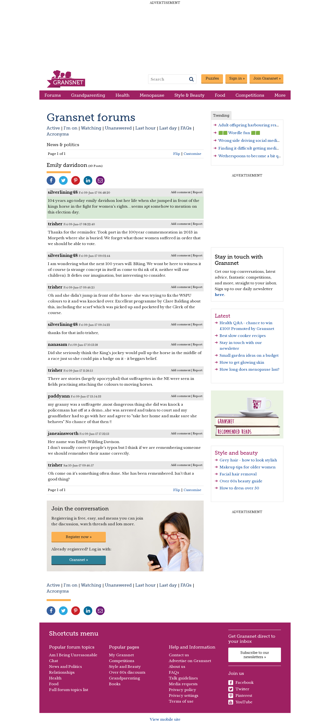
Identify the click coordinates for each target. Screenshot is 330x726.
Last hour (145, 127)
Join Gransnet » (267, 78)
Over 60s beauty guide (241, 481)
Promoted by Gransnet (252, 328)
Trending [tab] (221, 115)
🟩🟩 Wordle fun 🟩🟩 (239, 132)
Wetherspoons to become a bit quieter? (254, 156)
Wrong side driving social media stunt (254, 140)
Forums (52, 95)
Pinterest (244, 695)
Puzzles (212, 78)
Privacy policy (182, 689)
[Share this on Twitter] (63, 180)
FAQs (186, 127)
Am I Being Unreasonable (73, 655)
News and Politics (65, 666)
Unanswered (118, 127)
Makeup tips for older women (248, 467)
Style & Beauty (189, 95)
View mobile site (165, 719)
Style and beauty (236, 453)
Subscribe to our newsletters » (254, 655)
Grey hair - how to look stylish (248, 460)
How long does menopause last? (250, 369)
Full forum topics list (68, 689)
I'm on (70, 127)
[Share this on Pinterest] (75, 180)
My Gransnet (121, 655)
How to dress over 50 (239, 488)
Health (122, 95)
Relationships (62, 672)
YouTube (244, 702)
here (219, 294)
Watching (91, 127)
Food (220, 95)
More (280, 95)
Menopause (152, 95)
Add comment (181, 192)
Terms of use (181, 701)
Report (197, 192)
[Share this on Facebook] (51, 180)
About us (177, 666)
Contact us (179, 655)
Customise (192, 154)
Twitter (242, 689)
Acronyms (58, 134)
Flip (176, 154)
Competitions (250, 95)
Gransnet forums (91, 117)
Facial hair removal (238, 474)
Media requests (183, 684)
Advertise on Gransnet (190, 660)
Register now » (79, 537)
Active (53, 127)
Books (115, 684)
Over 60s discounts (127, 672)
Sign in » (237, 78)
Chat (53, 660)
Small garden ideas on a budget (249, 355)
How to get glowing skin (242, 362)
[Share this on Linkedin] (88, 180)
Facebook (245, 682)
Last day (168, 127)
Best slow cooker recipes (243, 335)
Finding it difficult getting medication (253, 148)
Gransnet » (78, 560)
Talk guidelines (183, 678)
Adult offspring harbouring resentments (256, 125)
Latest (222, 316)
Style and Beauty (125, 666)
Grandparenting (88, 95)
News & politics (63, 144)
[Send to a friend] (100, 180)
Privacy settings (183, 695)
